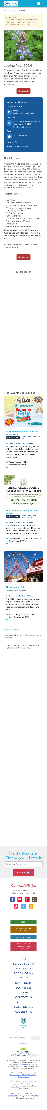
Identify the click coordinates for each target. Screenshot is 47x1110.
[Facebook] (17, 272)
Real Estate (23, 982)
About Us (23, 1002)
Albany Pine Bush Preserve (17, 146)
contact (36, 1096)
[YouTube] (19, 899)
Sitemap (23, 1043)
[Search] (35, 1038)
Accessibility (13, 1096)
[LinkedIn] (30, 272)
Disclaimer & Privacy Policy (18, 1075)
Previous (6, 46)
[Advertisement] (23, 750)
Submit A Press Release (23, 929)
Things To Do (23, 968)
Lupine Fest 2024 (20, 11)
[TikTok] (21, 272)
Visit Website (23, 91)
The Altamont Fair (15, 587)
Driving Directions (24, 127)
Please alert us (15, 1087)
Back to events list (13, 629)
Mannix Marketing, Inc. (29, 1064)
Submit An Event (23, 937)
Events (11, 11)
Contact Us (23, 997)
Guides (23, 992)
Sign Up (21, 872)
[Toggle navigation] (39, 3)
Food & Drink (23, 973)
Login (23, 922)
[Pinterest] (25, 272)
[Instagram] (34, 899)
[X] (23, 906)
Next (40, 46)
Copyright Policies (23, 1077)
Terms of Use (32, 1075)
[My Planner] (31, 906)
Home (6, 11)
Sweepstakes (23, 1006)
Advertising (23, 1011)
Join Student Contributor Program (23, 946)
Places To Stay (23, 963)
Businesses (23, 987)
